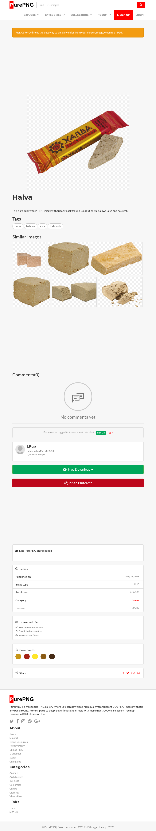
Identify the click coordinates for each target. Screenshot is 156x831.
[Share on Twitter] (12, 721)
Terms (13, 734)
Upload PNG (16, 749)
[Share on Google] (37, 721)
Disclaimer (15, 753)
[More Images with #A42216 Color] (27, 656)
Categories (53, 15)
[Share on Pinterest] (30, 721)
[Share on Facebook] (17, 721)
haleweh (55, 226)
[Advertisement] (78, 68)
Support (14, 738)
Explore (30, 15)
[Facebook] (123, 673)
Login (139, 15)
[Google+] (133, 673)
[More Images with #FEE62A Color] (35, 656)
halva (17, 226)
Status (13, 757)
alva (42, 226)
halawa (30, 226)
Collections (79, 15)
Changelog (15, 761)
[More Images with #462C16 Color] (52, 656)
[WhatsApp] (138, 673)
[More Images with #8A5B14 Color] (43, 656)
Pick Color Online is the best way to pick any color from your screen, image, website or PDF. (69, 32)
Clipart (13, 788)
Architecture (16, 777)
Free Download (79, 469)
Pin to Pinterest (80, 483)
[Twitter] (128, 673)
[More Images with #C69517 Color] (18, 656)
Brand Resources (19, 742)
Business (14, 780)
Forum (103, 15)
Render (135, 600)
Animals (14, 773)
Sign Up (124, 15)
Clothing (14, 792)
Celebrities (15, 784)
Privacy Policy (17, 745)
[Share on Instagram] (23, 721)
